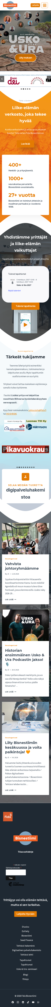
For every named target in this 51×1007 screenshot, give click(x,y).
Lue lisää (10, 599)
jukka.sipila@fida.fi (37, 410)
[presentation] (25, 538)
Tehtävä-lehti (26, 954)
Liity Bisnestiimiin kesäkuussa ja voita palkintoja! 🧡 (23, 747)
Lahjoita (35, 5)
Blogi (25, 974)
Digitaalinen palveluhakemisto (26, 950)
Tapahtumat (25, 960)
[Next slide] (49, 79)
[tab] (21, 89)
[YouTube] (33, 1002)
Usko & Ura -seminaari (26, 969)
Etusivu (25, 926)
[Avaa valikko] (44, 5)
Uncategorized (11, 559)
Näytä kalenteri (14, 290)
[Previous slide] (2, 79)
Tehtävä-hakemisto (25, 945)
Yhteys (25, 979)
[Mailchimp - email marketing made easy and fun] (16, 886)
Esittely (25, 931)
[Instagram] (18, 1002)
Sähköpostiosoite (13, 868)
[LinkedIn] (23, 1002)
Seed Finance (26, 940)
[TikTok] (28, 1002)
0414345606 (11, 413)
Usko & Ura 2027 (24, 285)
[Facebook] (12, 1002)
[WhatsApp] (38, 1002)
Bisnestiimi (26, 935)
